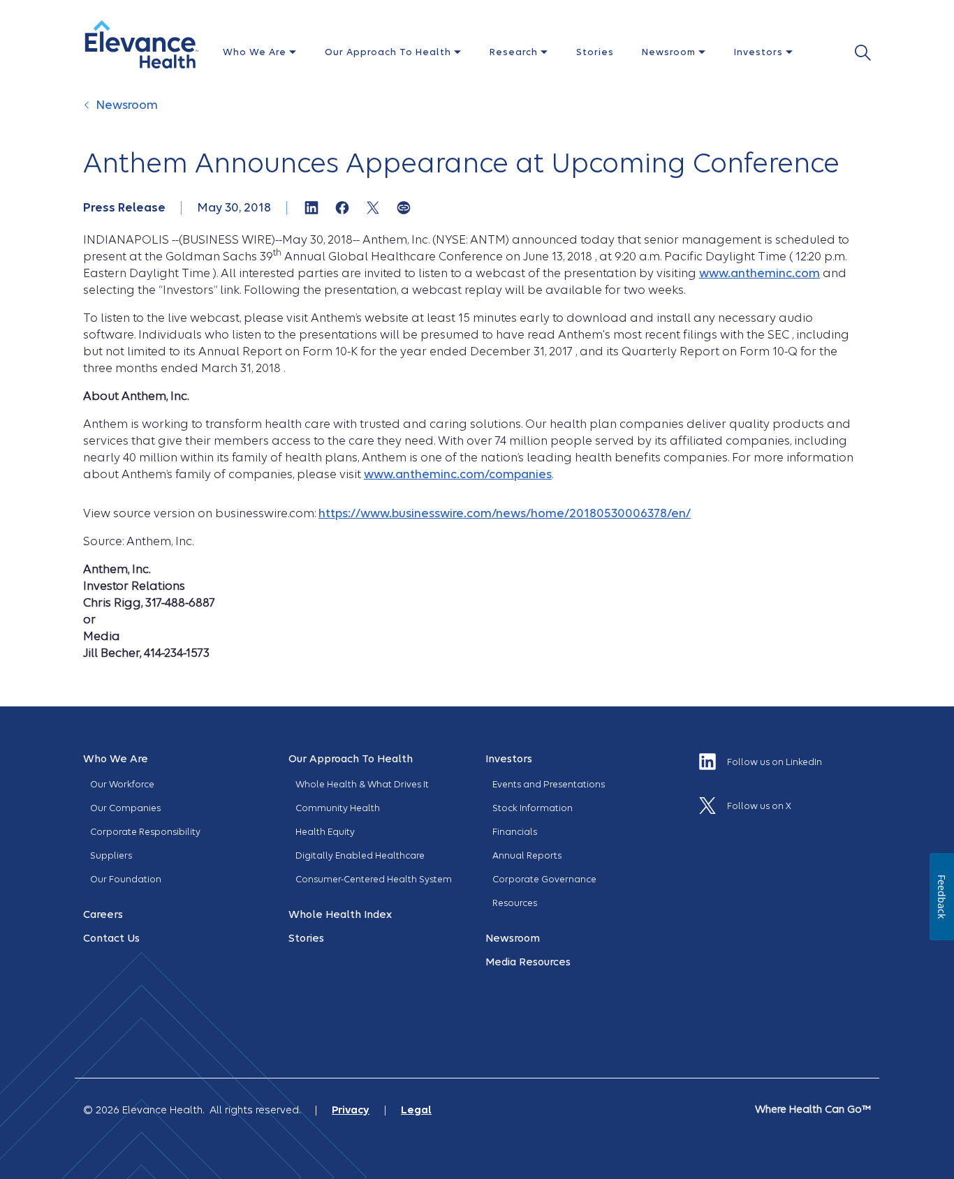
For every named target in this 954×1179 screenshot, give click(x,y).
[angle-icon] (88, 112)
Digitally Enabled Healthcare (360, 855)
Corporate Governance (544, 879)
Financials (514, 831)
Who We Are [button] (256, 52)
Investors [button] (760, 52)
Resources (514, 903)
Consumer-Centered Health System (373, 879)
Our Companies (125, 808)
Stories (595, 52)
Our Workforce (122, 784)
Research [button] (515, 52)
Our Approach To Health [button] (389, 52)
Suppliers (111, 855)
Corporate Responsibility (145, 831)
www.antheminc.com (759, 273)
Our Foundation (125, 879)
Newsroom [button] (670, 52)
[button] (141, 44)
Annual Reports (527, 855)
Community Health (337, 808)
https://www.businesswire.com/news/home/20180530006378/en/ (504, 513)
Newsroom (127, 105)
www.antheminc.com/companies (458, 474)
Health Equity (325, 831)
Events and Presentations (548, 784)
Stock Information (532, 808)
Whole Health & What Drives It (362, 784)
